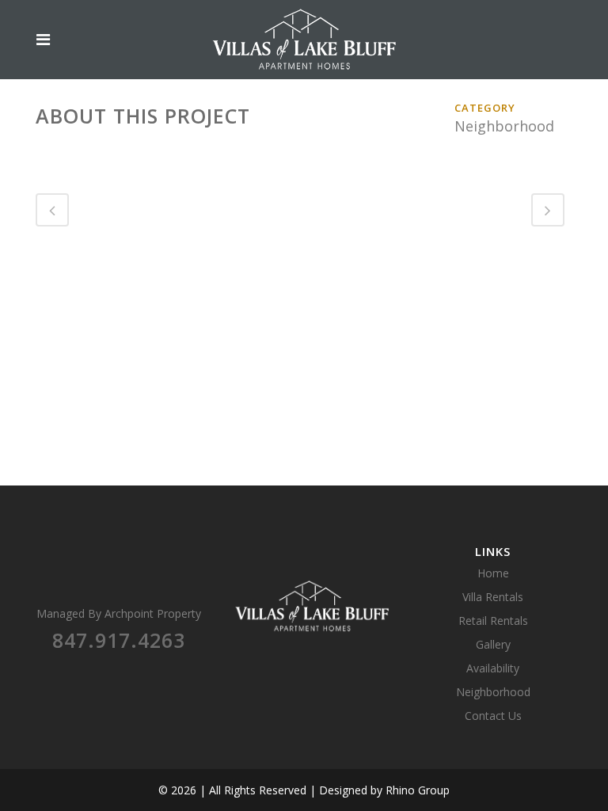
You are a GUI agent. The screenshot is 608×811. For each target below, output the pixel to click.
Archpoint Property (152, 613)
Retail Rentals (493, 620)
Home (493, 573)
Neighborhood (493, 691)
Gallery (493, 644)
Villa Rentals (492, 596)
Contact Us (493, 715)
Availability (492, 668)
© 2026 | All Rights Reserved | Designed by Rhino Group (304, 790)
